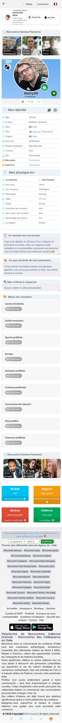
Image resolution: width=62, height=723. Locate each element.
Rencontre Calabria (42, 555)
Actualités (12, 608)
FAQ (41, 620)
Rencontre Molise (41, 577)
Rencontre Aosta (32, 550)
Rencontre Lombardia (40, 571)
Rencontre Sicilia (42, 587)
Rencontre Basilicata (20, 555)
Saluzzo (36, 131)
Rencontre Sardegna (21, 587)
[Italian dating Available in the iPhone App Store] (20, 625)
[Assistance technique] (51, 719)
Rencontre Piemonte (21, 582)
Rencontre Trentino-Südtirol (21, 598)
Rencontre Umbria (21, 603)
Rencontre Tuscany (45, 598)
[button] (3, 3)
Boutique (39, 608)
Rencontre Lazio (46, 566)
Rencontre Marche (21, 577)
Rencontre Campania (17, 561)
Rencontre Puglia (42, 582)
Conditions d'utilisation (32, 616)
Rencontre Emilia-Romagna (42, 561)
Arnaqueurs (26, 608)
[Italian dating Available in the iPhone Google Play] (42, 625)
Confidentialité (10, 616)
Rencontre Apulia (50, 550)
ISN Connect (31, 713)
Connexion (43, 4)
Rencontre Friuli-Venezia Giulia (22, 566)
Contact (33, 620)
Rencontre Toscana (16, 592)
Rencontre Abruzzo (13, 550)
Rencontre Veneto (40, 603)
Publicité (29, 613)
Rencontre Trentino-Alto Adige (41, 592)
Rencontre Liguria (20, 571)
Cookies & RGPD (14, 613)
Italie (34, 126)
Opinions (50, 608)
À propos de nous (45, 613)
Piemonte (47, 131)
